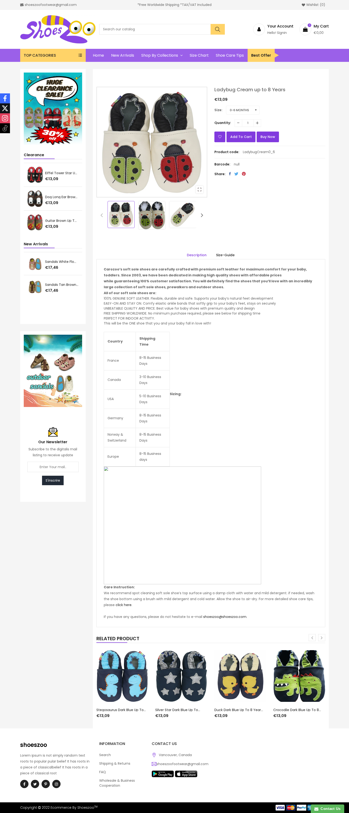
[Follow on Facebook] (5, 98)
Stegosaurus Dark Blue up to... (121, 710)
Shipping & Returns (114, 763)
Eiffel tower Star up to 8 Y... (62, 173)
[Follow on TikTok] (5, 128)
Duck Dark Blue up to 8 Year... (238, 710)
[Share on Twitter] (236, 174)
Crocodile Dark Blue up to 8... (297, 710)
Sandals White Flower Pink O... (62, 261)
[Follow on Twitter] (5, 108)
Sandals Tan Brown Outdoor (62, 284)
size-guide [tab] (225, 255)
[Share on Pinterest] (244, 174)
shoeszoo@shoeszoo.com (224, 616)
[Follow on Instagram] (5, 118)
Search (105, 755)
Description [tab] (197, 255)
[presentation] (101, 215)
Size (218, 110)
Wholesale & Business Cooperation (117, 783)
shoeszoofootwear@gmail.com (182, 764)
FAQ (102, 772)
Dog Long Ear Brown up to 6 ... (62, 197)
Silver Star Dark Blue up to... (177, 710)
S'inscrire (53, 480)
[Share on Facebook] (230, 174)
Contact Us (329, 809)
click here (124, 605)
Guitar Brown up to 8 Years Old (62, 220)
